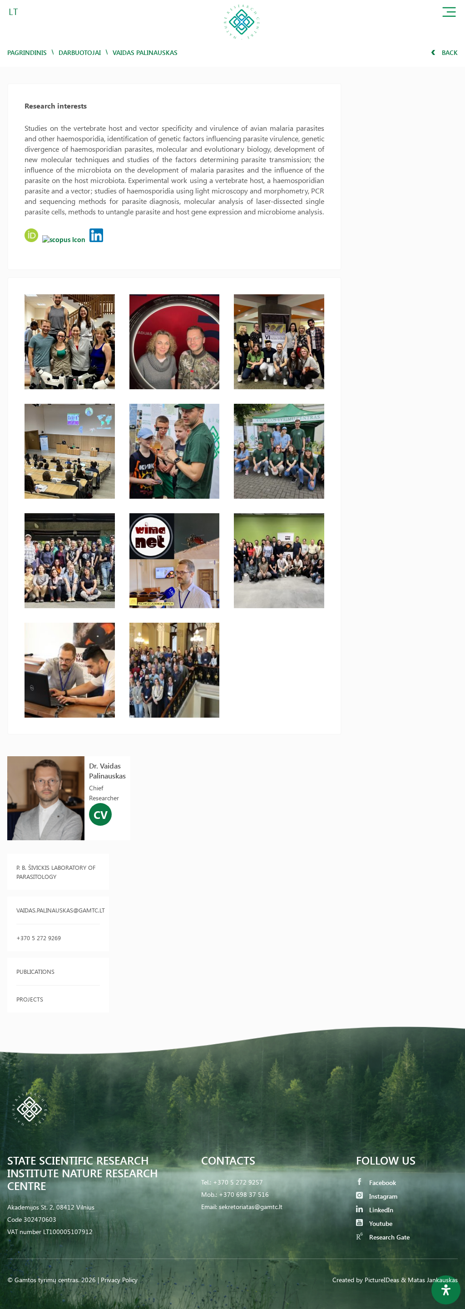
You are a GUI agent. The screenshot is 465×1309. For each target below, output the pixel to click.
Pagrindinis (27, 52)
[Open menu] (449, 14)
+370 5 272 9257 (238, 1182)
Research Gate (388, 1237)
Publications (35, 971)
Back (449, 52)
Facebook (381, 1182)
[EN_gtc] (241, 42)
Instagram (382, 1196)
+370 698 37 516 (244, 1194)
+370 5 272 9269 (38, 938)
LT (13, 11)
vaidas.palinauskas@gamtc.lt (58, 910)
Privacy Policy (119, 1279)
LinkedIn (380, 1209)
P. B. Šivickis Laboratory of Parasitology (55, 871)
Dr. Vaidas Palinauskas (107, 770)
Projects (29, 999)
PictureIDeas (382, 1279)
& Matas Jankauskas (429, 1279)
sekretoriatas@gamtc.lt (250, 1206)
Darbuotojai (80, 52)
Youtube (379, 1223)
